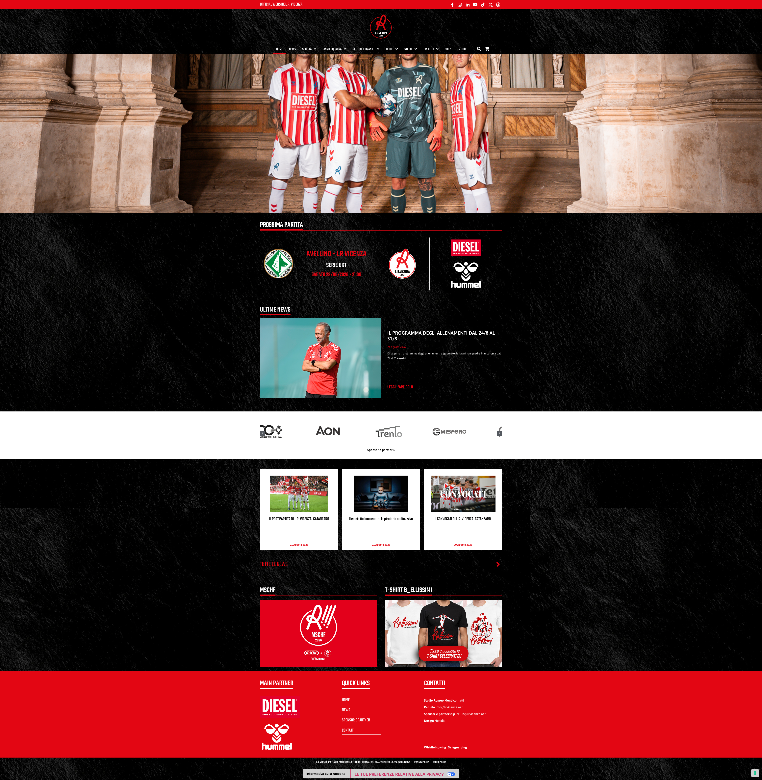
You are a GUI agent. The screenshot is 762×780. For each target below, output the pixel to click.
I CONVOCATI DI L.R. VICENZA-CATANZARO (463, 519)
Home (279, 49)
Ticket (390, 49)
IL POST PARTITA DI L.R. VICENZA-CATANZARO (299, 519)
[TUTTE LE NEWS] (498, 564)
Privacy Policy (421, 762)
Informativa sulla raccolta (325, 774)
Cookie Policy (439, 762)
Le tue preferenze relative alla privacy (399, 774)
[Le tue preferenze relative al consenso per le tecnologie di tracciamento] (755, 773)
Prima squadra (332, 49)
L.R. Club (428, 49)
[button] (499, 433)
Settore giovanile (364, 49)
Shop (448, 49)
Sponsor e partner (356, 720)
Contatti (348, 730)
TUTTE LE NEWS (274, 564)
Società (307, 49)
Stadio (408, 49)
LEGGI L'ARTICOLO (400, 387)
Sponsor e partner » (381, 450)
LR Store (462, 49)
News (292, 49)
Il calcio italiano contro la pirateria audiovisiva (381, 519)
